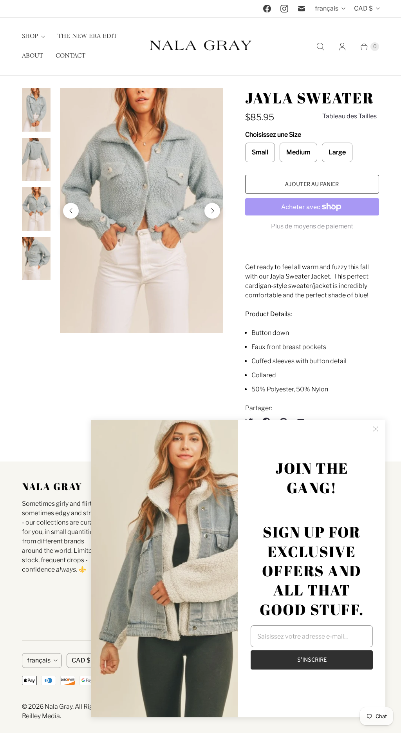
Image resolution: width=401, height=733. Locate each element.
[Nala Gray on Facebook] (267, 8)
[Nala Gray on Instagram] (284, 8)
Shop (30, 36)
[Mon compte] (342, 46)
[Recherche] (320, 46)
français (326, 8)
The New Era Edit (87, 36)
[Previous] (71, 211)
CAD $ (363, 8)
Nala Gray (58, 706)
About (32, 56)
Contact (70, 56)
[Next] (212, 211)
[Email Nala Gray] (301, 8)
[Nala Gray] (200, 46)
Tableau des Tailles (349, 116)
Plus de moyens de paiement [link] (312, 226)
